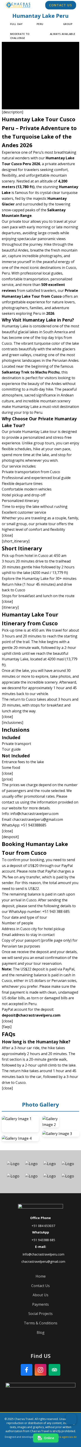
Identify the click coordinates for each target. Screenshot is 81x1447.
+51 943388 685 (43, 1240)
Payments (40, 1304)
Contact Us (60, 6)
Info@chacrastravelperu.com (43, 1254)
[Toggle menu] (71, 1419)
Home (41, 1276)
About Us (40, 1294)
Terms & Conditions (40, 1323)
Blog (41, 1332)
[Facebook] (26, 1370)
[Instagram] (40, 1370)
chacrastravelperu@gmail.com (43, 1261)
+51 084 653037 (43, 1226)
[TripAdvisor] (54, 1370)
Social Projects (40, 1313)
